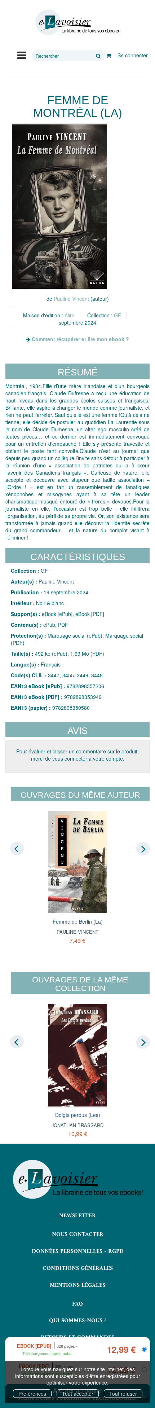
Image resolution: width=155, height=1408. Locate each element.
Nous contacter (77, 1234)
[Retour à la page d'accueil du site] (77, 22)
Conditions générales (78, 1268)
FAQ (77, 1304)
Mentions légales (77, 1285)
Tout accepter (77, 1393)
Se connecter (133, 55)
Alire (70, 315)
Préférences (32, 1393)
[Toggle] (22, 54)
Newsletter (77, 1216)
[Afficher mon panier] (108, 55)
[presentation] (17, 848)
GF (117, 315)
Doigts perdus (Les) (77, 1114)
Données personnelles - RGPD (78, 1251)
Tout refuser (123, 1393)
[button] (59, 206)
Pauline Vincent (71, 298)
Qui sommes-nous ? (77, 1321)
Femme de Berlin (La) (78, 921)
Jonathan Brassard (77, 1125)
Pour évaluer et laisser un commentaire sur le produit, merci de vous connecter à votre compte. (77, 755)
